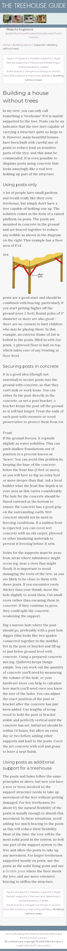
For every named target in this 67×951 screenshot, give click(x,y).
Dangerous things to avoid (42, 71)
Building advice (22, 44)
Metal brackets (28, 66)
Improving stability (39, 75)
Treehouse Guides (18, 25)
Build (9, 33)
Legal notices (24, 945)
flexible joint (15, 871)
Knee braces (15, 71)
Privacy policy (42, 945)
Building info (22, 933)
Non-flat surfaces (14, 75)
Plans (40, 33)
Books (48, 33)
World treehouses (24, 33)
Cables (44, 66)
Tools (57, 33)
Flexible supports (41, 58)
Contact (33, 37)
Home (6, 44)
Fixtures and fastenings (44, 62)
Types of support (17, 58)
